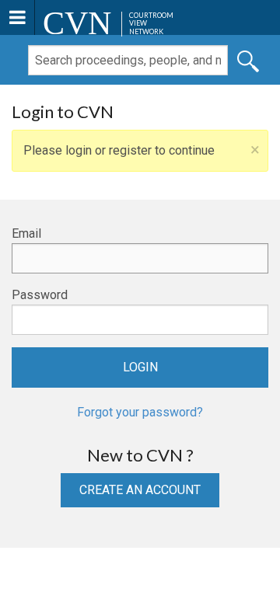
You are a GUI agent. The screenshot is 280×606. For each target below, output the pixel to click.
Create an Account (140, 489)
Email (26, 233)
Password (40, 294)
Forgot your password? (140, 412)
